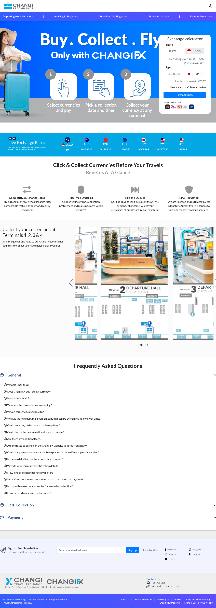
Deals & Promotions (201, 16)
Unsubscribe (150, 550)
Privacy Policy (206, 602)
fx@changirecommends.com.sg (166, 586)
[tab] (141, 345)
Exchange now (185, 94)
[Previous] (71, 283)
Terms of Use (190, 602)
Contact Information (143, 599)
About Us (125, 599)
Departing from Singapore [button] (18, 16)
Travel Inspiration (158, 16)
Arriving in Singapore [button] (66, 16)
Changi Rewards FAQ (169, 602)
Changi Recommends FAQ (197, 599)
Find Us (177, 599)
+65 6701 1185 (158, 582)
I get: (169, 67)
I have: (169, 44)
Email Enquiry (163, 599)
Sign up (132, 550)
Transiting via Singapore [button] (113, 16)
